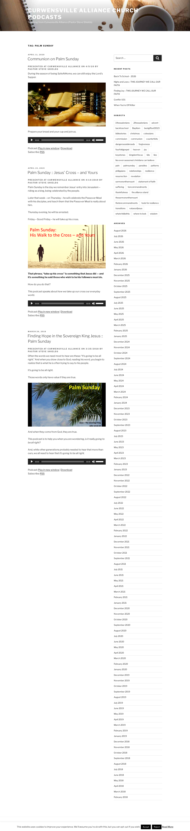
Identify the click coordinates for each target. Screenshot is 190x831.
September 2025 (122, 292)
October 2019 (120, 686)
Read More (167, 827)
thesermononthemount (126, 197)
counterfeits (152, 139)
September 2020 (122, 625)
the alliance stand (140, 192)
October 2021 (120, 552)
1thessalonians (122, 122)
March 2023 (120, 458)
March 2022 (120, 525)
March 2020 (120, 658)
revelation (135, 176)
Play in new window (48, 148)
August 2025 (120, 297)
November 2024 (122, 347)
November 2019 (122, 680)
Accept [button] (146, 827)
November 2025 (122, 280)
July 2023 (118, 436)
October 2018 (120, 752)
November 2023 (122, 414)
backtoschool (121, 128)
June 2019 (119, 708)
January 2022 (120, 536)
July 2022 (118, 503)
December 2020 (122, 608)
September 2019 (122, 691)
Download (66, 148)
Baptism (136, 128)
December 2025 (122, 275)
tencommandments (137, 187)
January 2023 (120, 469)
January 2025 (120, 336)
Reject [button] (157, 827)
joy (145, 149)
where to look (139, 213)
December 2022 (121, 475)
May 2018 (119, 780)
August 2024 (120, 364)
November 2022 (122, 480)
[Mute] (93, 140)
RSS (42, 152)
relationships (135, 171)
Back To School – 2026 (125, 76)
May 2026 (119, 247)
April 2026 (119, 253)
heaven (136, 149)
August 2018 (120, 764)
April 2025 (119, 319)
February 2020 (121, 664)
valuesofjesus (135, 208)
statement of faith (146, 181)
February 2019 (121, 730)
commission (121, 139)
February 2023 (121, 464)
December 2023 (122, 408)
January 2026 (120, 269)
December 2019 (121, 675)
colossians (148, 133)
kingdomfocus (136, 155)
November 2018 (122, 747)
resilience (149, 171)
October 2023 (120, 419)
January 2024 (120, 402)
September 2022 (122, 491)
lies (155, 155)
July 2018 (118, 769)
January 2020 (120, 669)
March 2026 (120, 258)
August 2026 (120, 230)
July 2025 (118, 303)
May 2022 (119, 514)
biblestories (120, 133)
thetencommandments (126, 203)
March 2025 (120, 325)
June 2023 (119, 441)
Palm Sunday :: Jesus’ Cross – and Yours (63, 172)
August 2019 (120, 697)
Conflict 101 (119, 99)
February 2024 (121, 397)
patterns (155, 165)
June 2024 (119, 375)
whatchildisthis (122, 213)
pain (117, 165)
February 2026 (121, 264)
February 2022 (121, 530)
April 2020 (119, 652)
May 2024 (119, 380)
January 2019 (120, 736)
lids (148, 155)
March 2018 (120, 791)
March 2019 (120, 725)
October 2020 (121, 619)
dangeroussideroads (125, 144)
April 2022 (119, 519)
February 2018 (121, 797)
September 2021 (122, 558)
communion (136, 139)
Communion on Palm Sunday (53, 59)
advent (155, 122)
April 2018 (119, 786)
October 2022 (120, 486)
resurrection (121, 176)
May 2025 (119, 314)
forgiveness (144, 144)
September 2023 (122, 425)
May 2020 (119, 647)
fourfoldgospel (122, 149)
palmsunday (129, 165)
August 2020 (120, 630)
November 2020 (122, 614)
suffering (119, 187)
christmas (135, 133)
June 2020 (119, 641)
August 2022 (120, 497)
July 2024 (118, 369)
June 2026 (119, 241)
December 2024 (122, 341)
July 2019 (118, 702)
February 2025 (121, 330)
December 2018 (121, 741)
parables (143, 165)
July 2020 (118, 636)
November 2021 (121, 547)
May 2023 (119, 447)
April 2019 (119, 719)
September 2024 (122, 358)
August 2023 (120, 430)
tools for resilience (150, 203)
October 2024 (120, 353)
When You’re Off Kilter (124, 105)
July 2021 (118, 569)
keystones (120, 155)
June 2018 (119, 775)
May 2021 (118, 580)
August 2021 (120, 564)
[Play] (31, 140)
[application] (67, 140)
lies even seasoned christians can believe (134, 160)
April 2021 (119, 586)
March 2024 (120, 391)
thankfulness (121, 192)
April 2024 (119, 386)
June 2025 (119, 308)
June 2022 (119, 508)
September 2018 (122, 758)
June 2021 (119, 575)
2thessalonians (140, 122)
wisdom (153, 213)
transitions (120, 208)
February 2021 (121, 597)
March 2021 (119, 591)
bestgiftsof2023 (152, 128)
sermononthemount (124, 181)
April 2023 (119, 453)
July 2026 (118, 236)
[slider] (100, 139)
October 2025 (120, 286)
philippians (120, 171)
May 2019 (119, 713)
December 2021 (121, 541)
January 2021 (120, 603)
